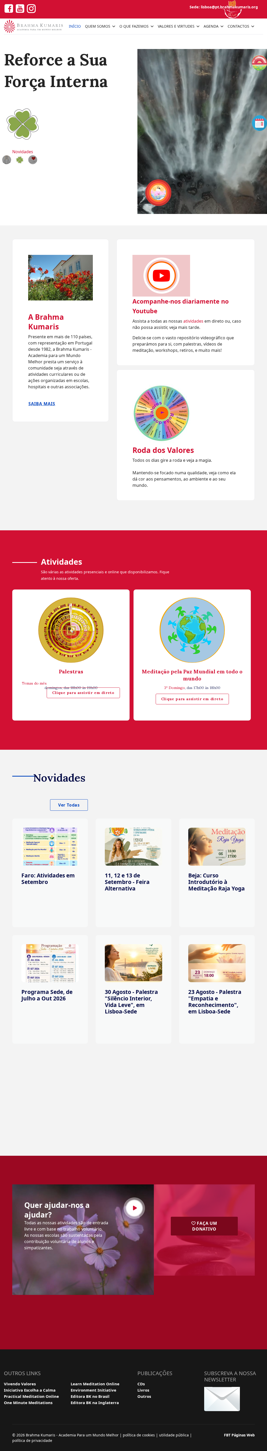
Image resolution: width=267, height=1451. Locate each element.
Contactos (238, 26)
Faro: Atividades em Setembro (48, 879)
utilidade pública (174, 1434)
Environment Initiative (93, 1390)
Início (75, 26)
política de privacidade (32, 1440)
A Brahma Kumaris (46, 321)
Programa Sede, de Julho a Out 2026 (46, 995)
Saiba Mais (41, 404)
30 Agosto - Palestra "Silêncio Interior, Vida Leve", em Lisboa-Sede (131, 1001)
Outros (144, 1396)
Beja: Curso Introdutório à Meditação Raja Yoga (216, 882)
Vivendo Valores (20, 1383)
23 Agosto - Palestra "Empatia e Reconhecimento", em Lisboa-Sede (214, 1001)
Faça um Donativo (204, 1226)
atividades (193, 321)
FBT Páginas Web (239, 1434)
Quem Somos (97, 26)
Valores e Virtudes (176, 26)
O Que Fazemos (134, 26)
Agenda (211, 26)
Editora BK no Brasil (90, 1396)
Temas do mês (34, 683)
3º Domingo (174, 687)
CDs (141, 1383)
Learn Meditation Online (95, 1383)
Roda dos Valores (163, 450)
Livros (143, 1390)
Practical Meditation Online (31, 1396)
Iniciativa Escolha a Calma (30, 1390)
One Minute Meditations (28, 1402)
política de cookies (139, 1434)
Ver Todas (69, 805)
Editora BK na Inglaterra (95, 1402)
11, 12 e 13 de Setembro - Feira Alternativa (127, 882)
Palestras (71, 671)
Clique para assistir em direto (83, 692)
